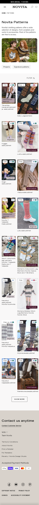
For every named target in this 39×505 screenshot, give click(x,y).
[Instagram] (23, 484)
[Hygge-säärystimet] (9, 138)
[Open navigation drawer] (5, 7)
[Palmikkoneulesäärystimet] (27, 375)
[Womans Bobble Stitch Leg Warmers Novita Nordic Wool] (27, 297)
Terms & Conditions (10, 442)
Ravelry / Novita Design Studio (14, 456)
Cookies (5, 495)
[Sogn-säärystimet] (9, 176)
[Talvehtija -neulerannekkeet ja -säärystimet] (9, 100)
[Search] (32, 7)
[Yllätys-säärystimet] (27, 176)
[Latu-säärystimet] (27, 215)
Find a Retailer (8, 449)
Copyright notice (8, 491)
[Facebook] (9, 484)
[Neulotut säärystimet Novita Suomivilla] (9, 297)
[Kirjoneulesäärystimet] (27, 337)
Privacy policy (24, 491)
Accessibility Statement (20, 495)
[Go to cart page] (36, 7)
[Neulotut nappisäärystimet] (9, 375)
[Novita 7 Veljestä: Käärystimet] (9, 215)
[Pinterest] (30, 484)
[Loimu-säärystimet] (27, 138)
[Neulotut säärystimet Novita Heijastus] (9, 337)
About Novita (7, 445)
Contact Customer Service (11, 426)
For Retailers (7, 453)
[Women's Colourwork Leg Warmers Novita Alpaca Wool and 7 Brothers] (27, 255)
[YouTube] (16, 484)
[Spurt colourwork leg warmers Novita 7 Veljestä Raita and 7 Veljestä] (9, 255)
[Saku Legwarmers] (27, 100)
